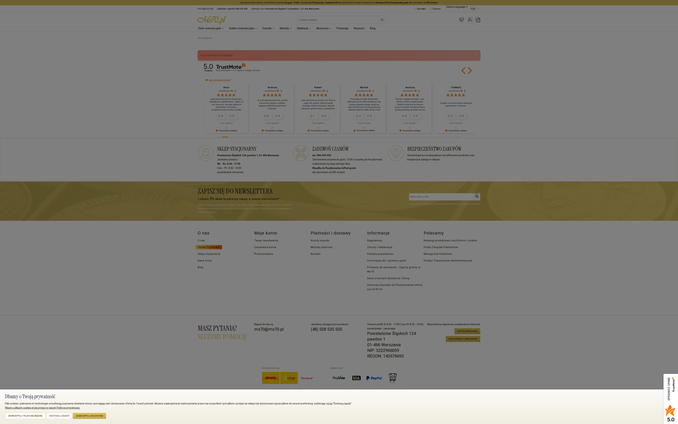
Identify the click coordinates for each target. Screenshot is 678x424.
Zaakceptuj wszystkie (89, 415)
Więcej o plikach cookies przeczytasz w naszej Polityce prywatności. (42, 407)
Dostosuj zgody (59, 415)
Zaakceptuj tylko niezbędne (25, 415)
